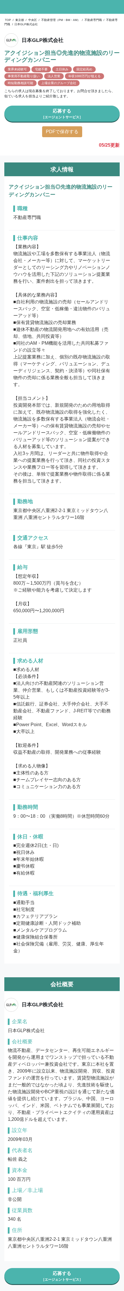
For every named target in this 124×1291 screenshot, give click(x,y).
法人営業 (54, 76)
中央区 (32, 20)
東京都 (19, 20)
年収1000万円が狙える (84, 76)
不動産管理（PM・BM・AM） (60, 20)
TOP (8, 20)
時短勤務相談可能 (20, 83)
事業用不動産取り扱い (24, 76)
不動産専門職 (93, 20)
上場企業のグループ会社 (58, 83)
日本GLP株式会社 (26, 24)
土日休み (62, 69)
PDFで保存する (62, 131)
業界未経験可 (17, 69)
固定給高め (84, 69)
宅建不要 (41, 69)
